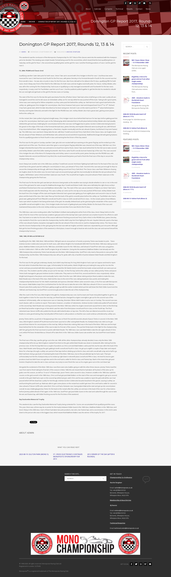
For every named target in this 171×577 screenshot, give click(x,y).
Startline (76, 52)
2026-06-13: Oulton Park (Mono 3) (135, 128)
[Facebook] (125, 3)
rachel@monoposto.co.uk (123, 488)
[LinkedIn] (144, 3)
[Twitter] (130, 3)
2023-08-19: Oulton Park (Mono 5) (34, 454)
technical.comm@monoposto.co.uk (126, 528)
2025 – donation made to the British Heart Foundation (141, 100)
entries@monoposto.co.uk (123, 510)
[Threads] (139, 3)
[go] (147, 46)
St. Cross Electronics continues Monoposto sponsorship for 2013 (67, 456)
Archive (69, 52)
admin (23, 52)
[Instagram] (135, 3)
